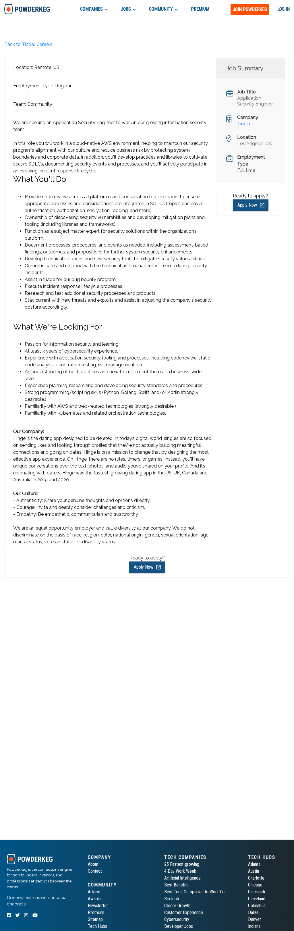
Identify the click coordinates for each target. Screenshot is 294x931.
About (93, 864)
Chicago (255, 885)
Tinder (244, 123)
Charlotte (256, 878)
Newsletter (98, 905)
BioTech (171, 898)
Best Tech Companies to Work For (195, 892)
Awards (94, 898)
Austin (253, 871)
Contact (95, 871)
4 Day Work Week (180, 871)
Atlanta (254, 864)
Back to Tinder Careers (28, 44)
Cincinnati (256, 892)
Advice (94, 892)
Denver (254, 919)
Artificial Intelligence (182, 878)
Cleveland (256, 898)
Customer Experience (183, 912)
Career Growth (177, 905)
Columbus (257, 905)
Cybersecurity (176, 919)
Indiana (254, 926)
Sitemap (95, 919)
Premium (96, 912)
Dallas (253, 912)
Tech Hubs (97, 926)
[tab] (27, 9)
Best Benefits (176, 885)
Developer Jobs (178, 926)
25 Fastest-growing (181, 864)
